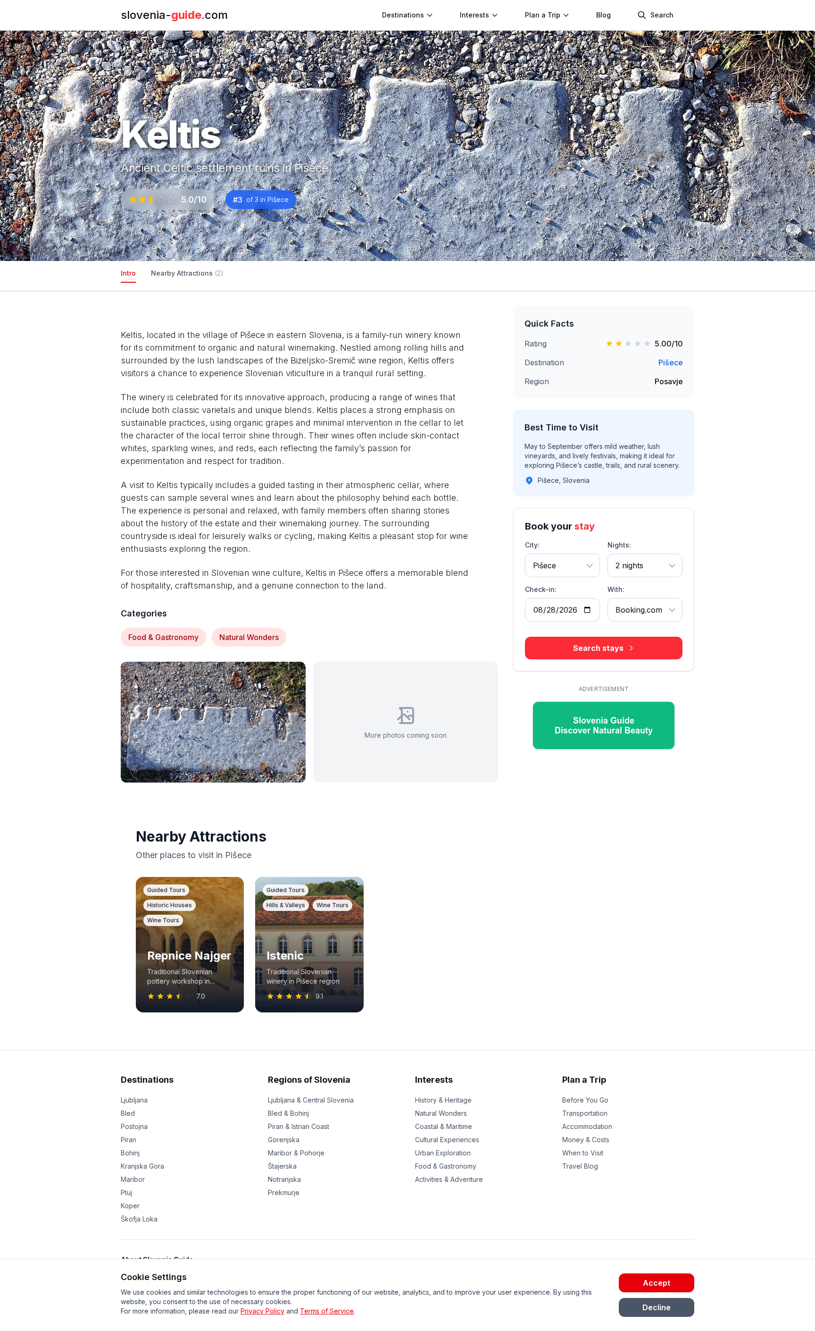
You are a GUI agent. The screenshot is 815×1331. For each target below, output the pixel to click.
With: (615, 589)
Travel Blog (580, 1166)
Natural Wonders (441, 1113)
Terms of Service (327, 1311)
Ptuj (126, 1192)
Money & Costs (585, 1140)
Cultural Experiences (447, 1140)
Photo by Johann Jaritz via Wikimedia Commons (744, 253)
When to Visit (582, 1153)
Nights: (619, 545)
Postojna (134, 1126)
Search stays (598, 648)
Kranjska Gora (142, 1166)
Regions (162, 50)
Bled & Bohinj (288, 1113)
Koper (130, 1206)
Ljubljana (134, 1100)
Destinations (147, 1080)
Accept (656, 1283)
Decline (656, 1307)
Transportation (584, 1113)
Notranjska (284, 1179)
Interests (474, 15)
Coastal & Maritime (443, 1126)
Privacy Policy (262, 1311)
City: (532, 545)
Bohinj (130, 1153)
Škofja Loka (139, 1219)
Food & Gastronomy (445, 1166)
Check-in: (541, 589)
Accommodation (587, 1126)
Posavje (196, 50)
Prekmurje (283, 1192)
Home (130, 50)
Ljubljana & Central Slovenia (311, 1100)
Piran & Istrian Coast (298, 1126)
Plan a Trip (584, 1080)
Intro (128, 273)
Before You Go (585, 1100)
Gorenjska (283, 1140)
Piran (128, 1140)
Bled (128, 1113)
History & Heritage (443, 1100)
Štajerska (282, 1166)
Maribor (133, 1179)
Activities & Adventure (449, 1179)
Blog (603, 15)
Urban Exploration (443, 1153)
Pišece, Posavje (157, 226)
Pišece (230, 50)
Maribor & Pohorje (296, 1153)
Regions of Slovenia (309, 1080)
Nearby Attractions (187, 273)
